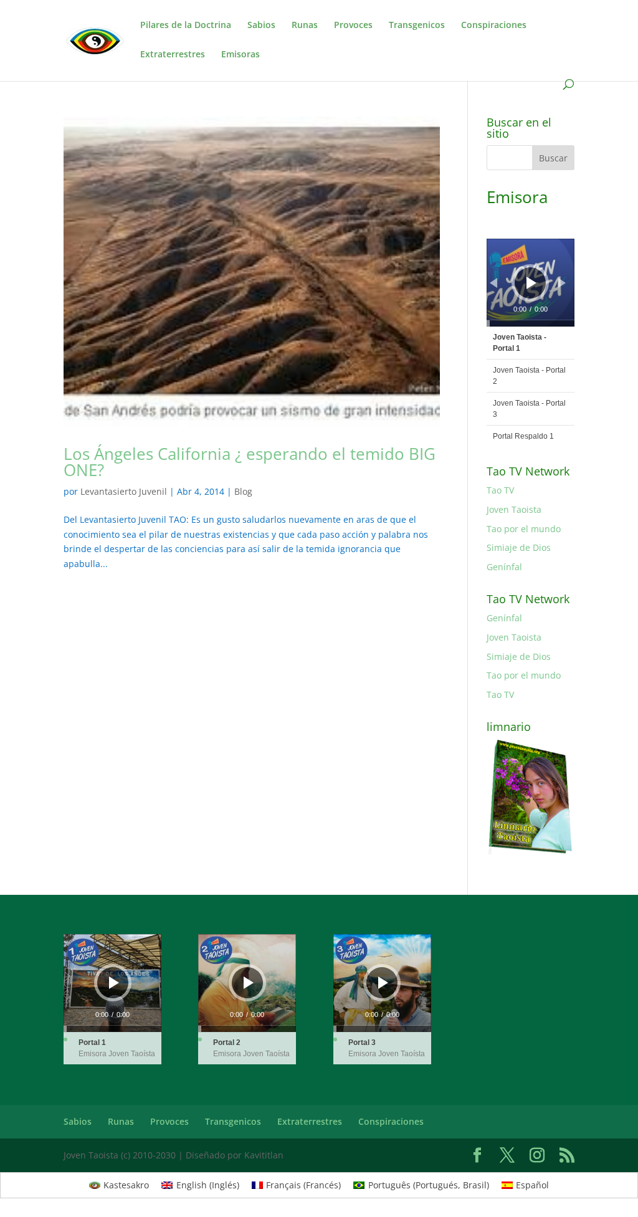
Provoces (353, 26)
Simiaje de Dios (519, 547)
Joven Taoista (514, 509)
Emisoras (240, 55)
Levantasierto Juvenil (123, 491)
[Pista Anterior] (493, 283)
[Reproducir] (531, 283)
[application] (530, 283)
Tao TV (500, 490)
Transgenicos (417, 26)
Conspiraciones (493, 26)
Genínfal (504, 567)
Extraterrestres (172, 55)
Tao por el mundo (524, 529)
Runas (305, 26)
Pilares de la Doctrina (185, 26)
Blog (243, 491)
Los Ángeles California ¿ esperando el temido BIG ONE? (250, 461)
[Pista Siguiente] (562, 283)
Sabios (261, 26)
